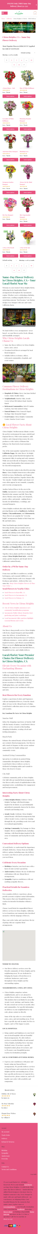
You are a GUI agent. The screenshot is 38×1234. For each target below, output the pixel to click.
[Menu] (5, 13)
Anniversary (6, 1156)
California (9, 18)
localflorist (20, 1209)
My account (5, 1132)
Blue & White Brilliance (27, 88)
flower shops (8, 1212)
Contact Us (5, 1167)
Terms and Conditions (9, 1169)
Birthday (4, 1150)
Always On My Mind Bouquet (26, 183)
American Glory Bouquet (10, 151)
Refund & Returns (8, 1142)
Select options (10, 96)
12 (19, 65)
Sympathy (5, 1153)
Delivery (4, 1138)
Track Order (6, 1135)
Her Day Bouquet (8, 215)
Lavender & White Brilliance (8, 120)
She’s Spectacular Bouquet (25, 216)
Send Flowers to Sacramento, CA (16, 595)
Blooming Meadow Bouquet (25, 120)
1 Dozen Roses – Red (9, 88)
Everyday (5, 1159)
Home (3, 18)
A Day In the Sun (25, 248)
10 (31, 60)
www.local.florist (9, 1207)
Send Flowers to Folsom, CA (14, 598)
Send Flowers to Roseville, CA (15, 592)
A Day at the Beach (8, 248)
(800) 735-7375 (8, 1219)
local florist (28, 1185)
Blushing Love (24, 151)
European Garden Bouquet (8, 183)
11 (14, 65)
